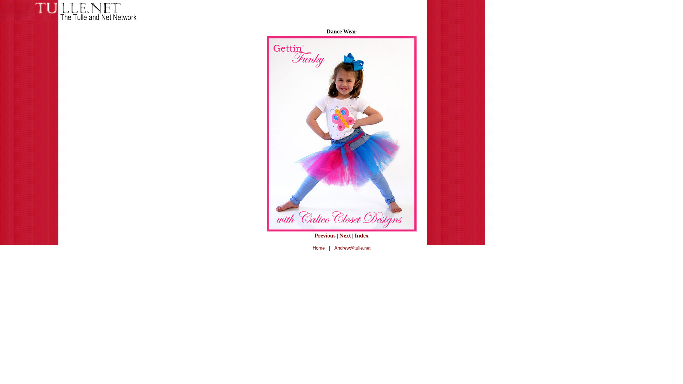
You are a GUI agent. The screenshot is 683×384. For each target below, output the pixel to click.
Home (319, 248)
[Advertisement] (341, 273)
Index (362, 236)
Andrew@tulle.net (352, 248)
